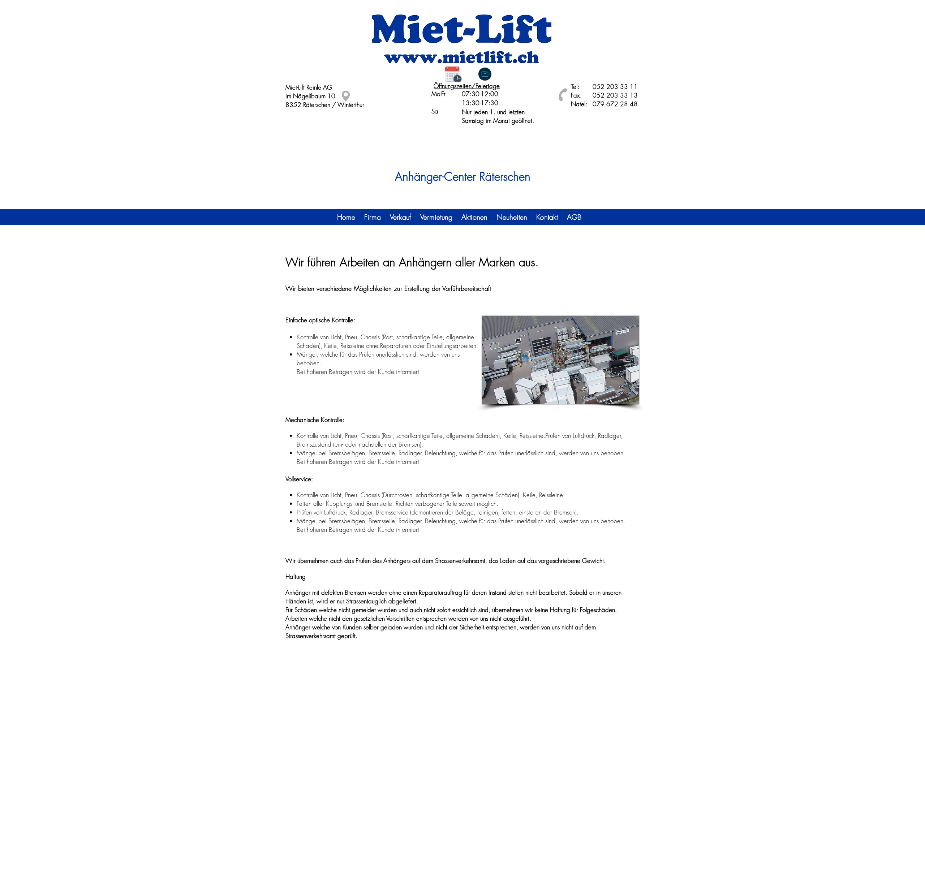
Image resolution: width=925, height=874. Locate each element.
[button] (372, 217)
